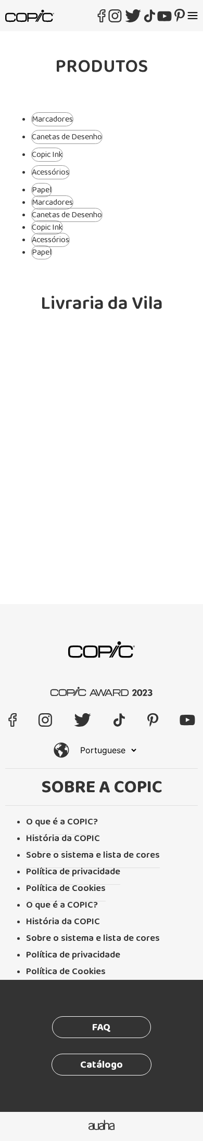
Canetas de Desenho (67, 136)
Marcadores (52, 119)
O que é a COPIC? (62, 822)
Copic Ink (47, 154)
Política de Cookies (66, 888)
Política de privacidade (73, 871)
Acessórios (50, 172)
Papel (42, 189)
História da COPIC (63, 838)
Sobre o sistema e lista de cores (93, 855)
